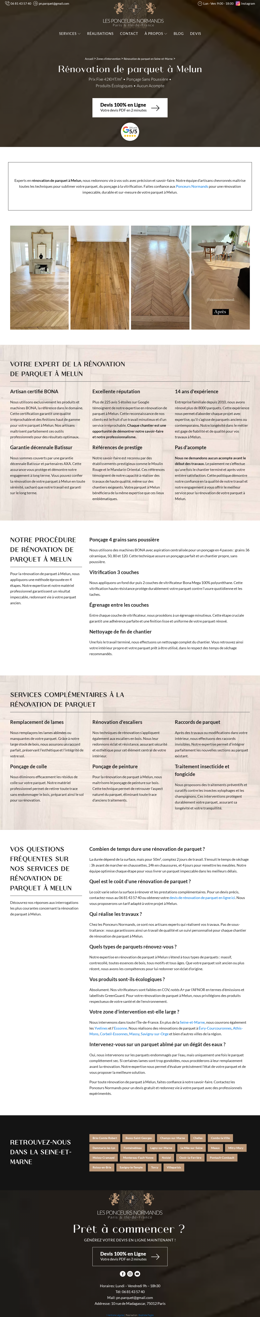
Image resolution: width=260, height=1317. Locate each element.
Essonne (120, 1028)
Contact (129, 33)
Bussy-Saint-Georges (139, 1138)
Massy (134, 1034)
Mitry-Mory (235, 1148)
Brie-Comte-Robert (105, 1138)
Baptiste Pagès (146, 1315)
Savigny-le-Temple (131, 1167)
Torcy (154, 1167)
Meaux (215, 1148)
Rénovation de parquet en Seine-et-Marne (148, 58)
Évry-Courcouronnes (215, 1028)
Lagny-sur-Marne (161, 1148)
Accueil (89, 58)
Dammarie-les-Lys (104, 1148)
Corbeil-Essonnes (114, 1034)
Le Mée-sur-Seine (192, 1148)
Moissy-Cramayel (104, 1157)
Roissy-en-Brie (102, 1167)
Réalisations (100, 33)
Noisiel (166, 1157)
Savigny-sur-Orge (155, 1034)
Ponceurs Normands (192, 186)
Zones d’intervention (108, 58)
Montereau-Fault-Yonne (138, 1157)
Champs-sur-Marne (172, 1138)
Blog (179, 33)
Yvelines (101, 1028)
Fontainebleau (133, 1148)
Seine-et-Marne (192, 1022)
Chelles (198, 1138)
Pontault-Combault (222, 1157)
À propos (154, 33)
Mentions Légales (115, 1315)
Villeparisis (174, 1167)
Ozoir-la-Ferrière (190, 1157)
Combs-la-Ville (220, 1138)
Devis (195, 33)
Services (68, 33)
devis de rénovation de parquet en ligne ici (202, 897)
